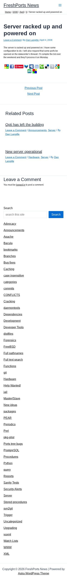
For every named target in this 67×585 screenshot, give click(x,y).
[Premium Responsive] (34, 71)
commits (9, 288)
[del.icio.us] (47, 66)
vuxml (7, 534)
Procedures (11, 456)
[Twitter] (26, 66)
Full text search (13, 359)
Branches (10, 256)
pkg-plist (9, 437)
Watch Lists (11, 540)
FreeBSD (10, 346)
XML (6, 553)
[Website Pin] (6, 66)
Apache (8, 236)
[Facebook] (11, 66)
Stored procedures (15, 502)
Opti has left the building (24, 125)
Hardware (33, 157)
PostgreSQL (11, 450)
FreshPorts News (21, 5)
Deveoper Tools (14, 327)
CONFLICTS (12, 294)
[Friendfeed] (36, 66)
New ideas (10, 404)
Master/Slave (12, 398)
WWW (8, 547)
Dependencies (13, 314)
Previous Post (33, 88)
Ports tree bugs (13, 443)
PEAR (8, 417)
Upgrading (10, 527)
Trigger (8, 515)
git (5, 372)
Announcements (37, 130)
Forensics (10, 340)
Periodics (10, 424)
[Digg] (52, 66)
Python (8, 463)
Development (12, 320)
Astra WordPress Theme (33, 573)
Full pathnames (13, 353)
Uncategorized (13, 521)
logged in (20, 185)
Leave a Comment (12, 40)
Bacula (8, 243)
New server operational (23, 152)
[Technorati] (41, 66)
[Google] (57, 66)
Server (52, 130)
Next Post (33, 93)
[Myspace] (31, 66)
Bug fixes (9, 262)
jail (5, 392)
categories (10, 282)
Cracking (9, 301)
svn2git (8, 508)
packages (10, 411)
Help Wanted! (12, 385)
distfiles (8, 333)
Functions (10, 366)
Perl (6, 430)
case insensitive (14, 275)
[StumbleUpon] (29, 71)
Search (8, 208)
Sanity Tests (11, 482)
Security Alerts (13, 489)
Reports (9, 476)
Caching (9, 269)
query (7, 469)
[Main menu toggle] (60, 5)
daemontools (12, 307)
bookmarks (11, 249)
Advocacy (10, 223)
